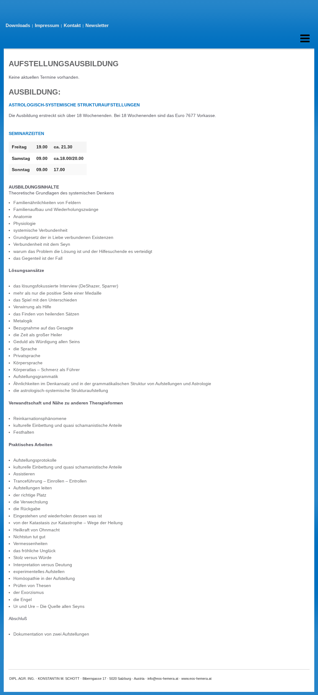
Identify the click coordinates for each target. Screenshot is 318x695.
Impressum (47, 25)
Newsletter (97, 25)
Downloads (18, 25)
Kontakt (72, 25)
